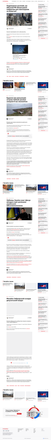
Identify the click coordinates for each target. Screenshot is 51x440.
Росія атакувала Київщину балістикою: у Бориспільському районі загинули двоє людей (43, 31)
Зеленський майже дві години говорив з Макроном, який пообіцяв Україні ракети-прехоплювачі (42, 23)
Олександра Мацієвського (15, 229)
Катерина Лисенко (11, 118)
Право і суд (32, 1)
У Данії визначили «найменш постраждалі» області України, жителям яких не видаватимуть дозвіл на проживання (43, 7)
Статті (18, 1)
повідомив (10, 36)
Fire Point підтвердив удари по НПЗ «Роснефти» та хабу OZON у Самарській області (43, 27)
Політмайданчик (14, 1)
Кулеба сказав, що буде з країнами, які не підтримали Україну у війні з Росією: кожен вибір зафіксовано (19, 89)
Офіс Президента (28, 1)
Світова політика (40, 194)
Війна (7, 3)
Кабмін (36, 1)
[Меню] (47, 1)
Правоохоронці (40, 104)
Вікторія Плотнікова (11, 28)
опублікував (28, 328)
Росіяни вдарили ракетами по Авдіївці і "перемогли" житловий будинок (31, 290)
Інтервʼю (20, 1)
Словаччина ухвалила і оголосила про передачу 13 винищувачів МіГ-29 (31, 191)
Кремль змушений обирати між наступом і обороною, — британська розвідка (31, 399)
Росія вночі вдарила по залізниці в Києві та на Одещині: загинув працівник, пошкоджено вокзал (43, 35)
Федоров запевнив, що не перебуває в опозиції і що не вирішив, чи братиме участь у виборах (43, 14)
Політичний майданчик (41, 108)
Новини (4, 90)
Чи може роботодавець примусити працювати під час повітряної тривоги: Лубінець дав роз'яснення (31, 83)
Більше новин (43, 38)
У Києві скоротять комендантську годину (7, 89)
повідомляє (10, 434)
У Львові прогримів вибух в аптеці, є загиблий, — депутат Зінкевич (42, 10)
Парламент (23, 1)
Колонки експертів (40, 1)
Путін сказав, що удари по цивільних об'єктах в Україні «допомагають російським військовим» (42, 19)
